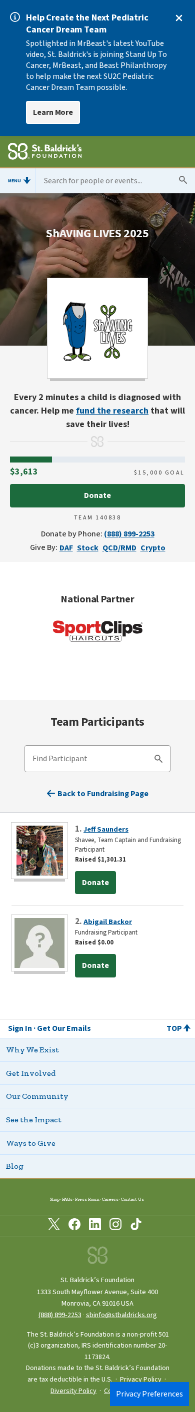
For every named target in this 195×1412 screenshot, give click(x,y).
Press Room (87, 1199)
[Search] (159, 760)
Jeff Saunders (106, 829)
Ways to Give (31, 1143)
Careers (110, 1199)
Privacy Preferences (149, 1394)
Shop (55, 1199)
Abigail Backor (108, 922)
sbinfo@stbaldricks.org (121, 1315)
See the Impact (34, 1119)
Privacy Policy (141, 1380)
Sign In (20, 1028)
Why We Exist (32, 1049)
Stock (87, 547)
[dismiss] (179, 18)
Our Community (37, 1096)
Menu (14, 180)
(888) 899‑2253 (60, 1315)
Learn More (53, 112)
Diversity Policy (73, 1391)
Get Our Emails (64, 1028)
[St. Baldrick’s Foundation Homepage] (45, 152)
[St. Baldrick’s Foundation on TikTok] (136, 1226)
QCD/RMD (119, 547)
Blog (15, 1166)
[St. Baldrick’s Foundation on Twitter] (54, 1226)
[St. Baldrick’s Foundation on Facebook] (74, 1226)
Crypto (153, 547)
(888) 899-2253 (129, 533)
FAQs (67, 1199)
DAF (66, 547)
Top (174, 1028)
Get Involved (31, 1073)
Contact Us (132, 1199)
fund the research (112, 411)
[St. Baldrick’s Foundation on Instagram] (116, 1226)
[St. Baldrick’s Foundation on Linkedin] (95, 1226)
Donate (97, 495)
